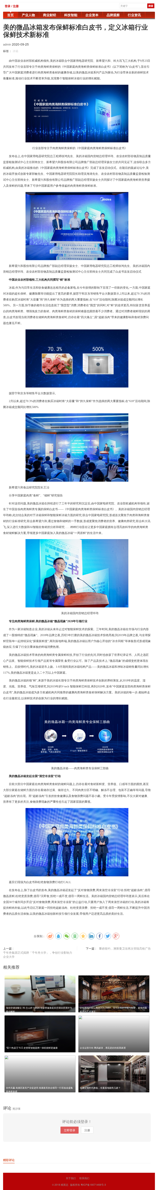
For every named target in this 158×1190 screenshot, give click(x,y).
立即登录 (69, 1130)
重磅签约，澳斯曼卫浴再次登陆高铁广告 (125, 948)
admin (7, 44)
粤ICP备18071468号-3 (93, 1184)
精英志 (64, 1184)
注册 (87, 1130)
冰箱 (15, 51)
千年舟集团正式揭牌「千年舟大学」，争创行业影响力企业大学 (37, 954)
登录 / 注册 (12, 6)
